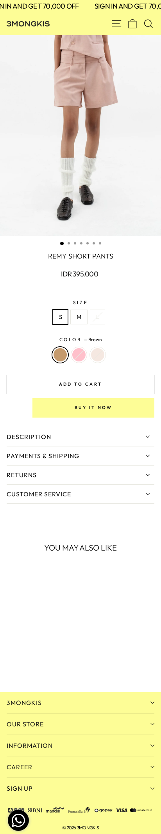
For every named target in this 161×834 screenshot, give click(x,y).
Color (80, 339)
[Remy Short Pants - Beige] (29, 665)
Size (80, 302)
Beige (98, 355)
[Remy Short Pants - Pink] (20, 665)
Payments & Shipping (43, 456)
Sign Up (20, 788)
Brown (60, 355)
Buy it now (94, 407)
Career (19, 767)
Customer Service (39, 494)
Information (30, 745)
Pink (79, 355)
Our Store (25, 724)
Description (29, 437)
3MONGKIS (24, 703)
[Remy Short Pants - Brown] (11, 665)
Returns (22, 475)
